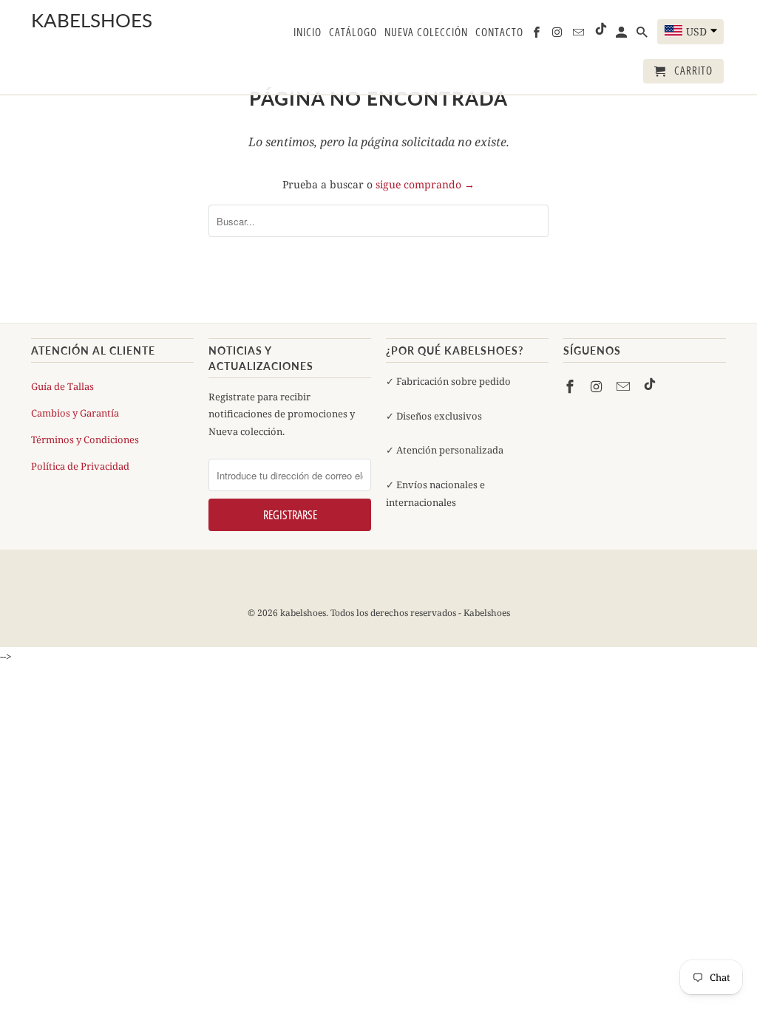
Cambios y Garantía (75, 413)
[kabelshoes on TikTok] (649, 386)
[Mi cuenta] (622, 35)
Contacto (499, 32)
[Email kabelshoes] (625, 386)
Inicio (307, 32)
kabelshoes (68, 20)
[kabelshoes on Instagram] (598, 386)
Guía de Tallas (62, 386)
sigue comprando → (425, 184)
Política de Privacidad (80, 466)
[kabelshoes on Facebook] (571, 386)
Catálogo (353, 32)
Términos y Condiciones (85, 439)
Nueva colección (426, 32)
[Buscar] (643, 35)
